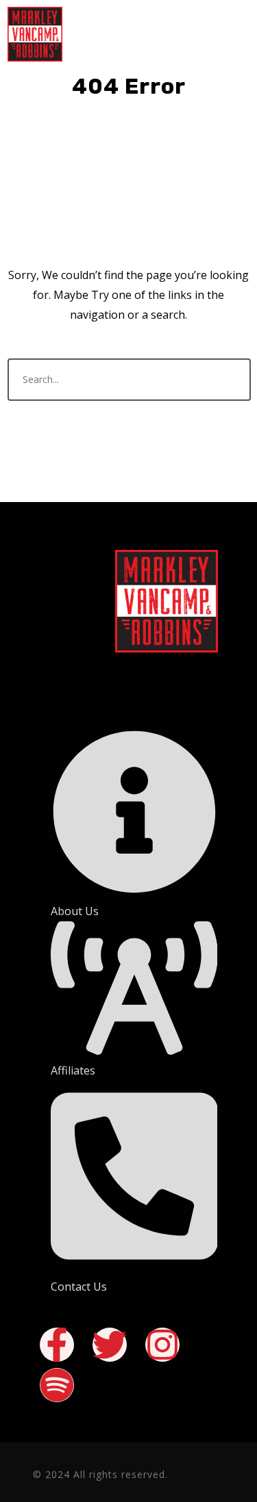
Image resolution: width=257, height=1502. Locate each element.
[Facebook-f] (57, 1345)
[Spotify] (57, 1385)
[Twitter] (110, 1345)
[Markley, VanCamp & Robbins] (35, 34)
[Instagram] (162, 1345)
